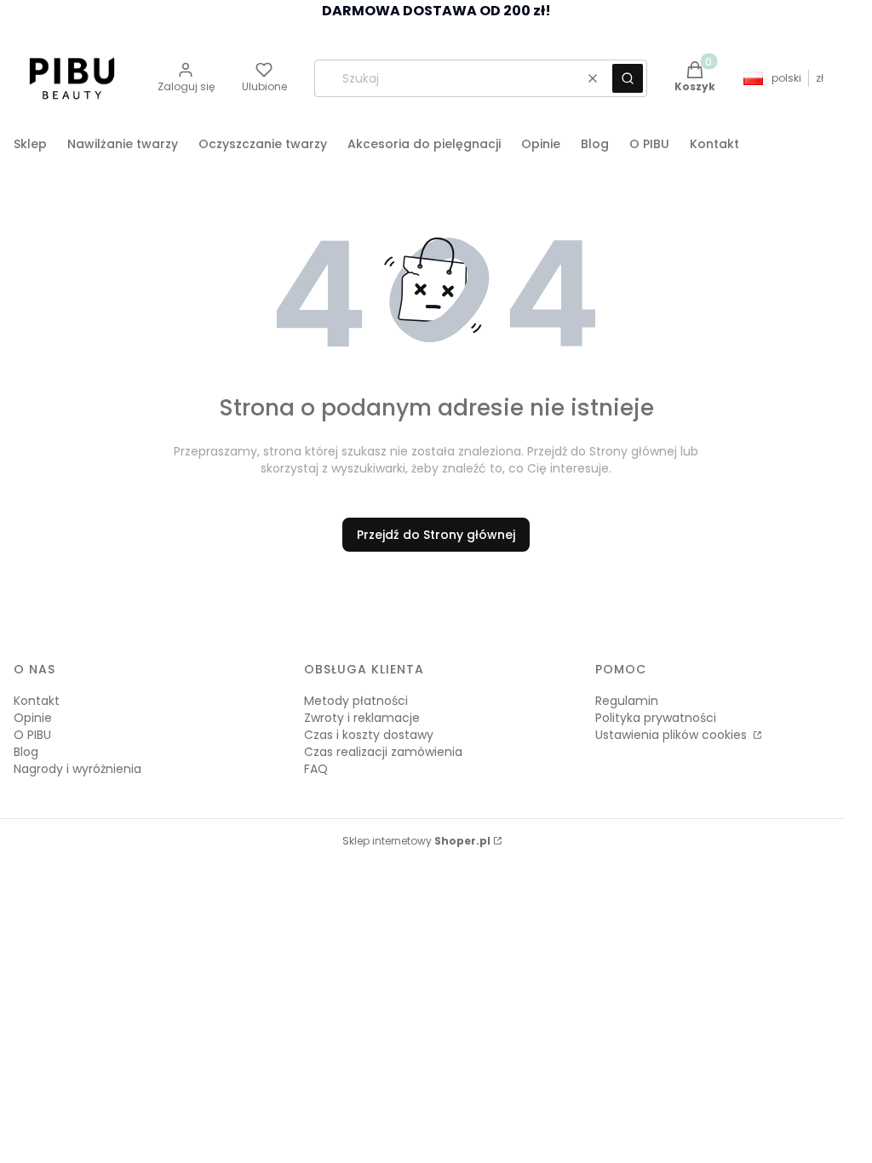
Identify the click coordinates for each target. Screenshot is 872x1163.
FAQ (316, 768)
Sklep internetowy (416, 841)
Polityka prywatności (655, 717)
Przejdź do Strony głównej (436, 534)
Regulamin (626, 700)
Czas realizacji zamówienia (383, 751)
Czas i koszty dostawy (368, 734)
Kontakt (37, 700)
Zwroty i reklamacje (362, 717)
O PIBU (32, 734)
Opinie (33, 717)
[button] (627, 78)
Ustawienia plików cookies (672, 734)
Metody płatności (356, 700)
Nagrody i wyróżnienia (77, 768)
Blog (26, 751)
